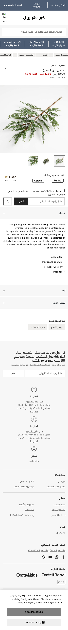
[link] (56, 18)
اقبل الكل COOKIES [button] (34, 612)
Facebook (63, 557)
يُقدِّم (13, 373)
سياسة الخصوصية (18, 365)
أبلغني (21, 201)
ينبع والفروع (56, 327)
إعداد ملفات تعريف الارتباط (22, 515)
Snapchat (43, 557)
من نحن (61, 481)
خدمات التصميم (58, 515)
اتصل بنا (34, 411)
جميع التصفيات (38, 327)
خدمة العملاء (59, 504)
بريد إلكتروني (30, 401)
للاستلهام (29, 509)
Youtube (50, 557)
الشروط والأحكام (26, 504)
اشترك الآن (34, 461)
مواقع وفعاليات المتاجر (24, 486)
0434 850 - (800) (25, 405)
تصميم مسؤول (26, 481)
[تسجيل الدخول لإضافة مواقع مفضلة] (5, 70)
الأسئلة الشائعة (58, 509)
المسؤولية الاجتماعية (56, 486)
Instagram (57, 557)
